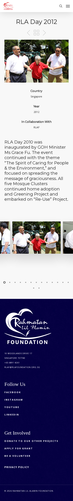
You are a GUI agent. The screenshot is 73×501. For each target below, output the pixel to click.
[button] (68, 6)
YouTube (11, 407)
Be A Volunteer (17, 455)
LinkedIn (11, 414)
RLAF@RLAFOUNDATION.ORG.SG (22, 367)
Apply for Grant (18, 448)
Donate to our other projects (31, 441)
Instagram (13, 399)
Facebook (12, 392)
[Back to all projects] (36, 33)
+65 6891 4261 (12, 362)
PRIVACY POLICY (16, 467)
